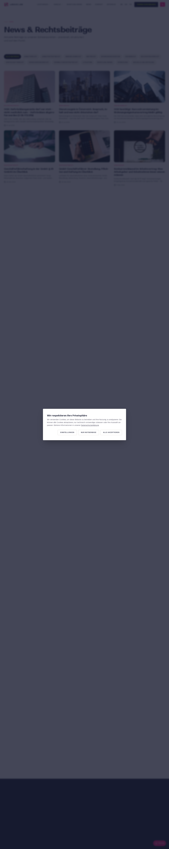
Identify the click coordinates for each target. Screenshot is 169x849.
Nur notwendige (88, 432)
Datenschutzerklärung (90, 425)
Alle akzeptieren (111, 432)
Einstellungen (67, 432)
